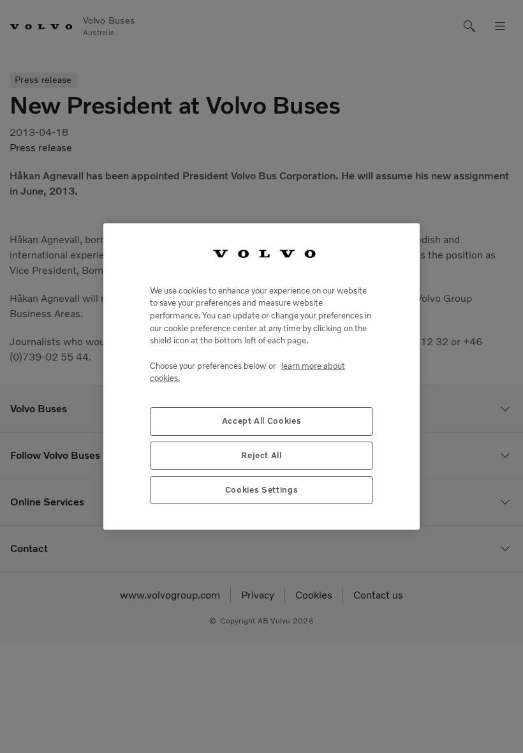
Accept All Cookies (262, 421)
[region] (261, 376)
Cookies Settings (261, 490)
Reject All (261, 455)
